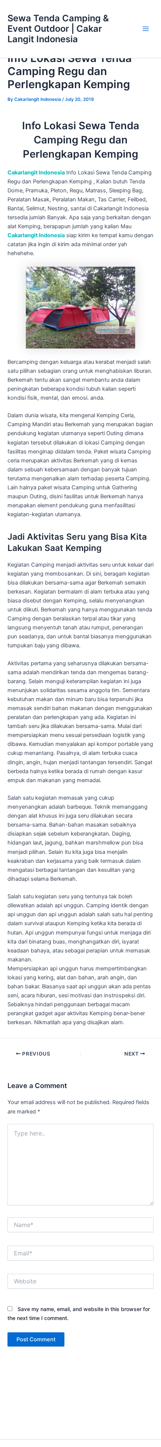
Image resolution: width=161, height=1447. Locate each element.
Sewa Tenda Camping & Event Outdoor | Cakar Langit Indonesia (58, 29)
